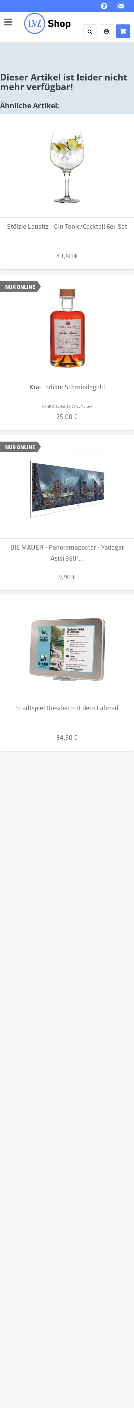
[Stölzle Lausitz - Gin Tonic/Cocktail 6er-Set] (67, 166)
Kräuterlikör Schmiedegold (67, 387)
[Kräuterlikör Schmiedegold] (67, 326)
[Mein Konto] (106, 31)
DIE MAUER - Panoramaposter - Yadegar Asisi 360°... (67, 553)
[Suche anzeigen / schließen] (90, 31)
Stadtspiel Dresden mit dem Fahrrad (67, 708)
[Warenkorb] (123, 31)
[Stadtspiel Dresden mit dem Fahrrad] (67, 647)
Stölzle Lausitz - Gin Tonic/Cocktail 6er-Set (67, 226)
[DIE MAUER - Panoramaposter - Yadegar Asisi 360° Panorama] (67, 487)
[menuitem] (10, 22)
